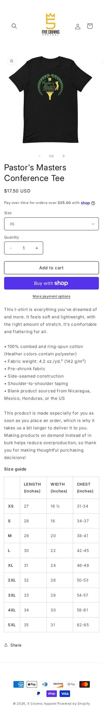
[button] (14, 26)
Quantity (11, 237)
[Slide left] (40, 156)
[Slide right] (64, 156)
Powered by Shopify (73, 703)
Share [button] (16, 645)
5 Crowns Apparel (42, 703)
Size (8, 213)
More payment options (51, 296)
